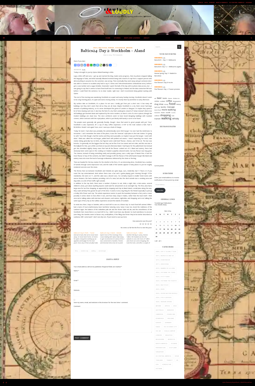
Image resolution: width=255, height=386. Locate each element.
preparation (161, 347)
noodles (173, 112)
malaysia (168, 335)
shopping (165, 115)
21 (175, 229)
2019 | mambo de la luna (165, 268)
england (171, 318)
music (163, 112)
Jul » (160, 241)
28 (175, 233)
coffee (169, 101)
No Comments (117, 55)
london (159, 335)
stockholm (120, 48)
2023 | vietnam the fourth (166, 280)
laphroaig (157, 107)
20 (171, 229)
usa (157, 364)
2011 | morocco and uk (165, 255)
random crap (84, 251)
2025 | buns (160, 289)
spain (177, 356)
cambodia (159, 314)
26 (168, 233)
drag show (158, 104)
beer (159, 98)
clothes (156, 101)
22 (179, 229)
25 (164, 233)
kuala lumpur (169, 331)
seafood (156, 116)
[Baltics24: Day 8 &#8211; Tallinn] (140, 238)
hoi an (158, 331)
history (178, 104)
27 (171, 233)
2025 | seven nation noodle (167, 293)
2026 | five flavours (164, 297)
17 (160, 229)
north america (222, 2)
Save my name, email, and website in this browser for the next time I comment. (101, 302)
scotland (173, 347)
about (147, 38)
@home (158, 306)
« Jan (156, 241)
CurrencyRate (159, 166)
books (165, 98)
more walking (169, 109)
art (155, 98)
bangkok (170, 310)
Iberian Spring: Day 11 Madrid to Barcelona (165, 74)
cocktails (162, 101)
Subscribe (160, 190)
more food (157, 110)
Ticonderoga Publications (163, 203)
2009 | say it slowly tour (166, 251)
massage (171, 107)
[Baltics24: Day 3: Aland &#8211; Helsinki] (113, 238)
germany (168, 322)
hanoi (158, 326)
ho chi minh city (170, 326)
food (172, 104)
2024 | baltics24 (100, 48)
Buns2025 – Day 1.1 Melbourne (165, 60)
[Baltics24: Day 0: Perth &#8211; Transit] (87, 238)
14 (175, 225)
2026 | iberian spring (164, 301)
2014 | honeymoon (163, 260)
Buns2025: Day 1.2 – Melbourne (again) (167, 67)
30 (156, 236)
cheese (170, 98)
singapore (160, 352)
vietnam (159, 368)
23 (156, 233)
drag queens (177, 101)
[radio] (140, 224)
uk (177, 360)
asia (206, 2)
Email (76, 280)
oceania (249, 2)
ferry (76, 251)
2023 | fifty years (163, 276)
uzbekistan (166, 364)
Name (76, 271)
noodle (168, 112)
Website (76, 290)
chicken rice (176, 98)
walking (93, 251)
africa (200, 2)
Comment (77, 306)
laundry (163, 107)
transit (157, 118)
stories (117, 38)
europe (212, 2)
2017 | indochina (162, 264)
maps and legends (132, 38)
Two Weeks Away (160, 205)
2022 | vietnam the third (165, 272)
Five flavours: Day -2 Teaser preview (167, 89)
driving (166, 104)
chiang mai (171, 314)
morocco (171, 339)
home (108, 38)
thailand (159, 360)
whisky (175, 118)
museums (157, 112)
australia (160, 310)
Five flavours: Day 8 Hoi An (163, 82)
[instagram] (6, 382)
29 (179, 233)
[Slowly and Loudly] (127, 20)
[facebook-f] (3, 382)
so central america (236, 2)
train (173, 116)
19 (168, 229)
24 (160, 233)
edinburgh (160, 318)
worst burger (102, 251)
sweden (129, 48)
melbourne (160, 339)
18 (164, 229)
